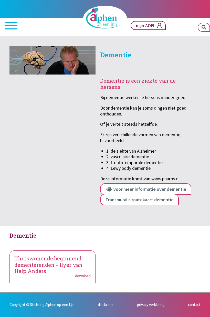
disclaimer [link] (106, 304)
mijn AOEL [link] (145, 25)
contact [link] (194, 304)
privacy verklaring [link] (151, 304)
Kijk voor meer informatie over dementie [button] (146, 189)
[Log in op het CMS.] (204, 311)
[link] (105, 18)
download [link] (83, 276)
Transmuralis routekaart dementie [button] (140, 200)
